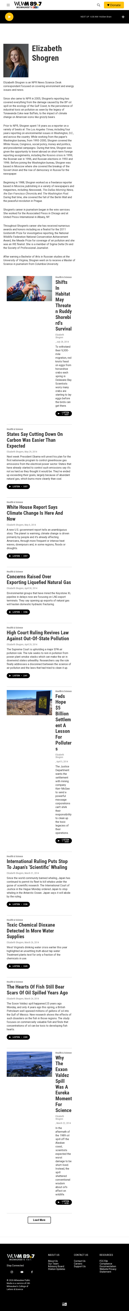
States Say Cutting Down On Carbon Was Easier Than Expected (35, 440)
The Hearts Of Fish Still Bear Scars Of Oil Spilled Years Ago (37, 990)
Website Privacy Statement (108, 1270)
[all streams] (124, 16)
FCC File (104, 1261)
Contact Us (79, 1261)
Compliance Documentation (108, 1265)
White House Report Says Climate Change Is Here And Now (35, 513)
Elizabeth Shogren (59, 336)
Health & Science (63, 277)
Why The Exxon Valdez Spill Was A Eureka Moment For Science (63, 1084)
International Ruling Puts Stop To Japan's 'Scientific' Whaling (37, 864)
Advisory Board (56, 1266)
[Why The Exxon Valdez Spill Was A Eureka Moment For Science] (29, 1064)
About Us (53, 1261)
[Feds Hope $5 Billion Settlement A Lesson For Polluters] (29, 702)
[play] (9, 17)
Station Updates (56, 1269)
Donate (115, 5)
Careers (78, 1264)
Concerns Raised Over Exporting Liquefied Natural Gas (39, 579)
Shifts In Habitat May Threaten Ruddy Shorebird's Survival (63, 305)
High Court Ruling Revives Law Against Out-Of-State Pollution (38, 635)
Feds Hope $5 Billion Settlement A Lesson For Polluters (63, 722)
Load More (39, 1220)
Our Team (53, 1264)
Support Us (80, 1266)
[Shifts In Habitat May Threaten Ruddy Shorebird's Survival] (29, 288)
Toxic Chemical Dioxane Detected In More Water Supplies (31, 931)
